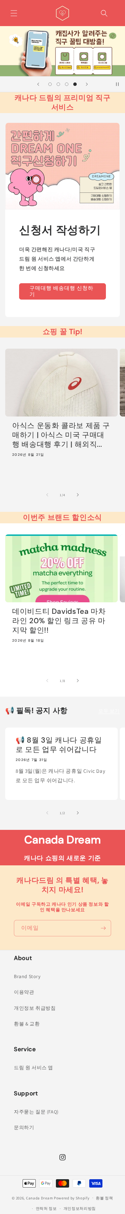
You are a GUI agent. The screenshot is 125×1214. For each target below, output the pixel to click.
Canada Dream (39, 1197)
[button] (14, 13)
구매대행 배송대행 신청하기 (61, 291)
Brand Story (27, 976)
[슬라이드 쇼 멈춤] (117, 84)
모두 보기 (109, 711)
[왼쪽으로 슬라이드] (47, 494)
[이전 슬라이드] (38, 84)
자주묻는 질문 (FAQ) (36, 1112)
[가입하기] (103, 928)
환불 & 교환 (27, 1024)
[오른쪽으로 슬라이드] (77, 494)
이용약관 (24, 992)
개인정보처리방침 (80, 1208)
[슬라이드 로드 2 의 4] (58, 84)
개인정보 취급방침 (35, 1008)
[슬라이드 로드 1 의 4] (50, 84)
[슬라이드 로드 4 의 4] (75, 84)
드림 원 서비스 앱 (33, 1067)
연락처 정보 (46, 1208)
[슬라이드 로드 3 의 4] (66, 84)
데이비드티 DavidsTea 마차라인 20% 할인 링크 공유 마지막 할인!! (59, 621)
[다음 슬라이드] (86, 84)
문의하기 (24, 1127)
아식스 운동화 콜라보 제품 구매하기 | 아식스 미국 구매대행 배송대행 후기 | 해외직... (61, 435)
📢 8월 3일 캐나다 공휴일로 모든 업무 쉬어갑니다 (59, 745)
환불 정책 (104, 1198)
